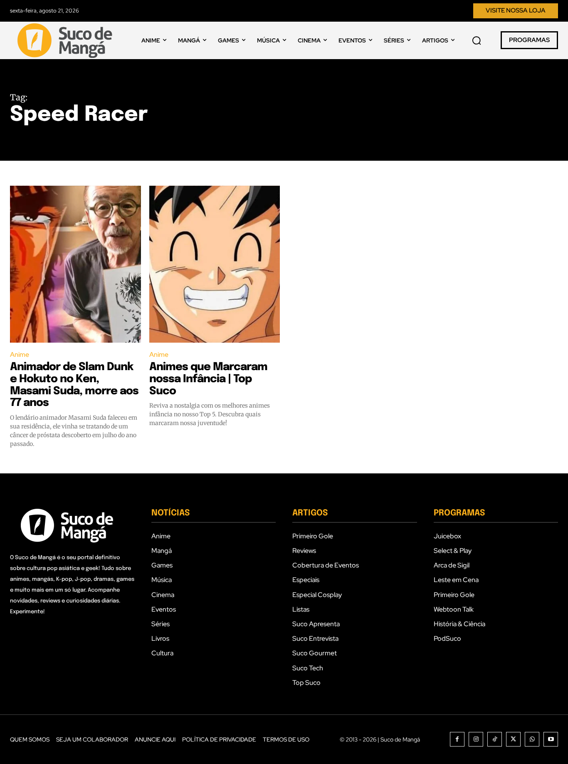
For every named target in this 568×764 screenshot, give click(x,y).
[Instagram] (476, 739)
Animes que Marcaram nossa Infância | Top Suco (208, 378)
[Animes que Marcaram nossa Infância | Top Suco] (214, 264)
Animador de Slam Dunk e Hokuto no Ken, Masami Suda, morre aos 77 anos (74, 384)
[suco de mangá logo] (66, 40)
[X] (513, 739)
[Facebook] (457, 739)
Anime (19, 354)
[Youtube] (550, 739)
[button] (476, 40)
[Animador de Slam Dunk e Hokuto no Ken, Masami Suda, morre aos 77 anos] (75, 264)
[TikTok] (494, 739)
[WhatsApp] (532, 739)
